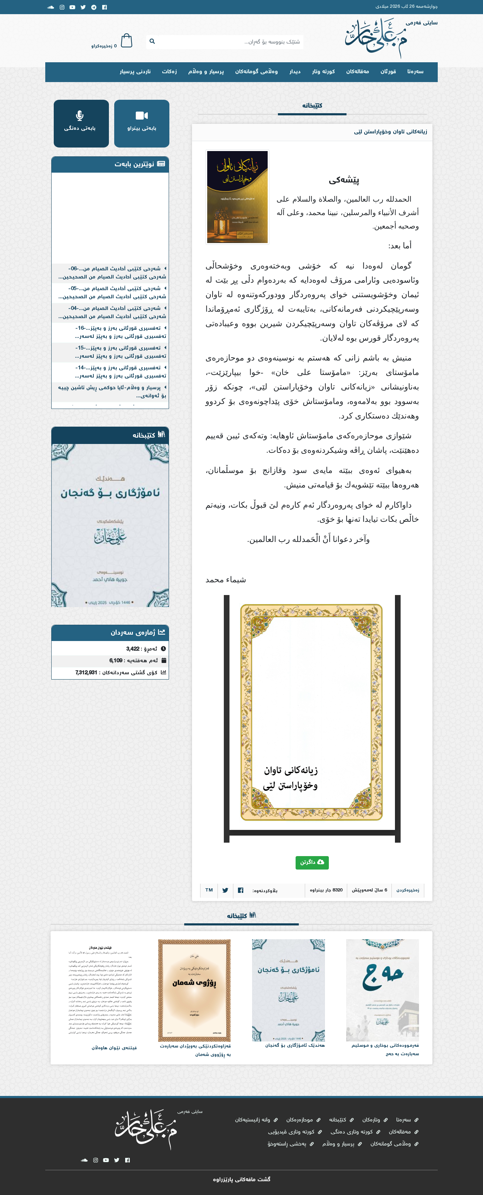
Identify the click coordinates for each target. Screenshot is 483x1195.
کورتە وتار (323, 72)
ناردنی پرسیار (135, 72)
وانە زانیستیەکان (253, 1120)
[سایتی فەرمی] (376, 39)
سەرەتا (415, 72)
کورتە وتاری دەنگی (352, 1132)
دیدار (295, 72)
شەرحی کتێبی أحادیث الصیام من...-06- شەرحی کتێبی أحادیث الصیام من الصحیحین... (112, 263)
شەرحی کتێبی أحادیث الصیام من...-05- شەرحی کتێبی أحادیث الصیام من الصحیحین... (112, 283)
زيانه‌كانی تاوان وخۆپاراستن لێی (390, 132)
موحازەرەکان (300, 1120)
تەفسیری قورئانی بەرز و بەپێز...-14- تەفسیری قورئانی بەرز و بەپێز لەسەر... (120, 362)
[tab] (312, 111)
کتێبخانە (338, 1120)
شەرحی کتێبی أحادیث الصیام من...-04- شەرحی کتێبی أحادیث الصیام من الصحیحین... (112, 303)
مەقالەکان (357, 72)
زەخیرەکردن (407, 890)
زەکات (169, 72)
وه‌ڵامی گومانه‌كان (256, 72)
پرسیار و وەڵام (206, 72)
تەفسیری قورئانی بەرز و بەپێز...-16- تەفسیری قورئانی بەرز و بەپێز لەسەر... (120, 322)
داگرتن (308, 863)
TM (209, 890)
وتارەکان (372, 1120)
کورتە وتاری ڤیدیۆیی (292, 1132)
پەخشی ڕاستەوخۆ (288, 1144)
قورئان (388, 72)
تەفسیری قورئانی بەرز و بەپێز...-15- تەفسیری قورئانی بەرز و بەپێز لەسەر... (120, 342)
